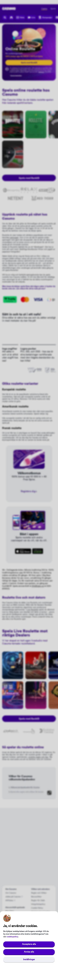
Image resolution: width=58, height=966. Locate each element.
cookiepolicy (12, 937)
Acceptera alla (29, 944)
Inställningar (29, 959)
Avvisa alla (29, 952)
